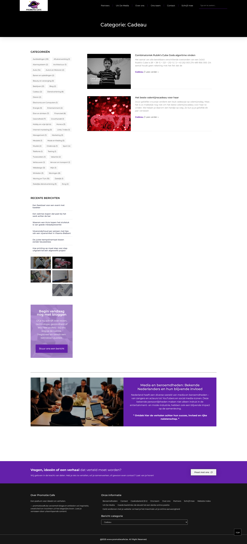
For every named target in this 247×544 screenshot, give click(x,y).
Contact (171, 5)
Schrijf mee (187, 5)
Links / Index (63, 130)
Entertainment (55, 108)
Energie (37, 108)
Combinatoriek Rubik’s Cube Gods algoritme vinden (165, 55)
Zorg (65, 184)
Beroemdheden (110, 501)
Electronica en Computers (45, 102)
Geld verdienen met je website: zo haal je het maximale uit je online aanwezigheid (141, 509)
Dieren (37, 97)
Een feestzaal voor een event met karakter (48, 206)
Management (40, 135)
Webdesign (39, 168)
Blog (52, 86)
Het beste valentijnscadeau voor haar (157, 97)
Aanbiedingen (40, 59)
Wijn (53, 168)
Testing (52, 151)
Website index (204, 501)
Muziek (37, 146)
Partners (105, 5)
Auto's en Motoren (55, 70)
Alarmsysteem (40, 64)
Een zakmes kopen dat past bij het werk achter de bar (49, 215)
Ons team (156, 5)
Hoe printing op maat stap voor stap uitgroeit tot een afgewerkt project (50, 249)
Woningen (54, 173)
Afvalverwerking (62, 59)
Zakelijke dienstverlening (45, 184)
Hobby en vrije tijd (42, 124)
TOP (238, 532)
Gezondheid (39, 119)
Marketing (57, 135)
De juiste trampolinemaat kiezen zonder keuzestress (48, 240)
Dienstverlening (55, 92)
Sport (66, 146)
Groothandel (57, 119)
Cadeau (37, 92)
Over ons (139, 5)
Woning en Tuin (41, 178)
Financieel (60, 113)
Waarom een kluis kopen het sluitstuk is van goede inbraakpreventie (51, 223)
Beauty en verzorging (43, 81)
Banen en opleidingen (43, 75)
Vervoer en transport (60, 162)
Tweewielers (39, 157)
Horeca (60, 124)
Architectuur (59, 64)
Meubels (37, 140)
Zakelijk (59, 178)
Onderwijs (52, 146)
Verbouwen (39, 162)
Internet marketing (42, 130)
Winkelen (38, 173)
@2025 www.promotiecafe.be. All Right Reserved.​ (123, 539)
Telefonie (38, 151)
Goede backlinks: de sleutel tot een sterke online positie (144, 505)
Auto (36, 70)
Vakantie (56, 157)
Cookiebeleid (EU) (139, 501)
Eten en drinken (41, 113)
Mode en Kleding (55, 140)
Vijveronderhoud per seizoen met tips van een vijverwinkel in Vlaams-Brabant (52, 232)
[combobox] (213, 5)
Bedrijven (38, 86)
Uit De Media (122, 5)
